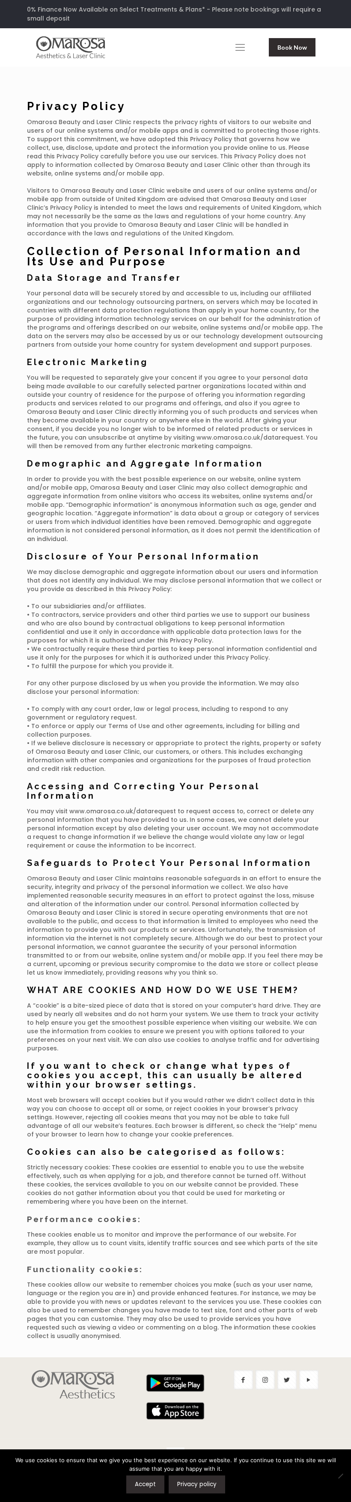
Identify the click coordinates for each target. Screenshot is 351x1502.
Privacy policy (197, 1484)
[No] (340, 1476)
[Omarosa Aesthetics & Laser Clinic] (71, 47)
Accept (145, 1484)
